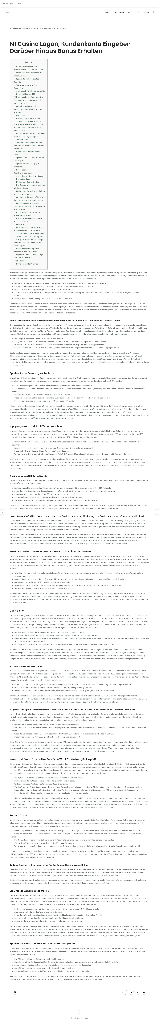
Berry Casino (21, 224)
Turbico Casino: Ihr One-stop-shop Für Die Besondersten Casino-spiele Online (29, 145)
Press (137, 12)
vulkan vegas (121, 334)
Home (107, 12)
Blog (129, 12)
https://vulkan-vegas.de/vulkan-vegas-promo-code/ (51, 418)
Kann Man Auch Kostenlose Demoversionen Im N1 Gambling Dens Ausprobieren (30, 206)
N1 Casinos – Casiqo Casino (27, 182)
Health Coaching (118, 12)
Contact (146, 12)
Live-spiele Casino (23, 179)
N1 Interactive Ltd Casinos (27, 264)
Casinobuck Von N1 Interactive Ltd (30, 91)
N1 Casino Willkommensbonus (28, 118)
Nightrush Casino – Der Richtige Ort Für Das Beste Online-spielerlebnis (28, 258)
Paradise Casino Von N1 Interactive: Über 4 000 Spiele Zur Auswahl (28, 109)
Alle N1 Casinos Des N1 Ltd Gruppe (30, 176)
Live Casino (21, 115)
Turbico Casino (22, 139)
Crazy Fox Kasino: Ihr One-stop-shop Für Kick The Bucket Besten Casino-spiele (28, 242)
